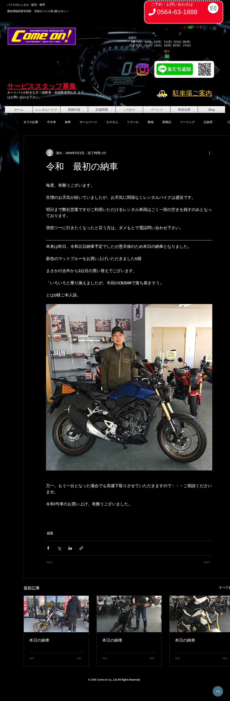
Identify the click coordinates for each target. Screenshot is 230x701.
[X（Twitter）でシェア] (59, 548)
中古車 (51, 122)
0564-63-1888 (177, 12)
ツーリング (187, 122)
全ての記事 (31, 122)
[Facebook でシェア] (48, 548)
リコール (133, 122)
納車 (68, 122)
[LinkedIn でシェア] (70, 548)
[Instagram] (142, 69)
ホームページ (88, 122)
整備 (150, 122)
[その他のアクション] (209, 152)
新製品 (166, 122)
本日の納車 (39, 640)
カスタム (112, 122)
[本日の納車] (56, 614)
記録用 (208, 122)
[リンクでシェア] (81, 548)
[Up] (218, 691)
